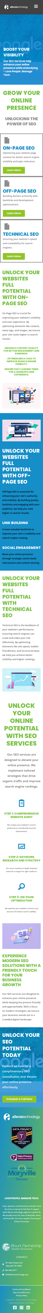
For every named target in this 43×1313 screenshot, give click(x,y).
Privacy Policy (21, 1295)
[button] (14, 170)
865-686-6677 (11, 1270)
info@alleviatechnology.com (16, 1274)
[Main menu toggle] (36, 6)
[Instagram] (21, 1308)
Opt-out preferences (21, 1292)
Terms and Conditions (21, 1289)
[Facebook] (15, 1308)
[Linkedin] (28, 1308)
